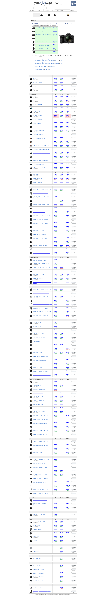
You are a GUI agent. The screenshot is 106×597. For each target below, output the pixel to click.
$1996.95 (50, 62)
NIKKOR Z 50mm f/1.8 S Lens (43, 48)
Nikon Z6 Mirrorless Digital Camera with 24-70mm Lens (44, 63)
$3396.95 (50, 59)
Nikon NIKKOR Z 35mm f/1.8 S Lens (41, 66)
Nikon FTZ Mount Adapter (39, 69)
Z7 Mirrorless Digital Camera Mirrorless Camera (43, 28)
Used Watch (50, 8)
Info (52, 10)
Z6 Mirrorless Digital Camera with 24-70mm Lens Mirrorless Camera (43, 38)
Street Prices (43, 8)
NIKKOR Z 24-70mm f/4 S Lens (43, 41)
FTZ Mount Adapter (43, 52)
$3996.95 (57, 60)
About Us (36, 8)
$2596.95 (57, 63)
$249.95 (46, 69)
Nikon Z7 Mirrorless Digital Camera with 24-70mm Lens (44, 60)
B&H (53, 59)
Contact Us (63, 8)
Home (31, 8)
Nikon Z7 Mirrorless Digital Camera (40, 59)
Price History (47, 10)
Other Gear (40, 10)
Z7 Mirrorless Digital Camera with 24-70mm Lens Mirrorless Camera (43, 32)
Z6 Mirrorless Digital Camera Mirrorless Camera (43, 35)
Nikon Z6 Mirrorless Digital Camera (40, 62)
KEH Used (56, 8)
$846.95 (50, 66)
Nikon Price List (33, 10)
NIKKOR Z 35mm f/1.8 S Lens (43, 45)
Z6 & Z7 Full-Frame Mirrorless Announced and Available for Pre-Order (52, 24)
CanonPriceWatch (48, 25)
